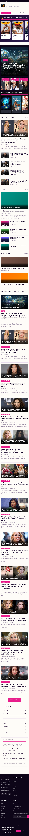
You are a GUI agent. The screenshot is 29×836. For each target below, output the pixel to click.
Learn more (8, 834)
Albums (14, 786)
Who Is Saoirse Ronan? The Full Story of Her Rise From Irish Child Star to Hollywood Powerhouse (13, 140)
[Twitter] (6, 794)
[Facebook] (2, 794)
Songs (14, 788)
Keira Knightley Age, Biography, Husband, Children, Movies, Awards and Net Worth (14, 619)
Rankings (15, 790)
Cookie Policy (16, 808)
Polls (2, 803)
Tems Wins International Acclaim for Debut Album (18, 245)
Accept (18, 830)
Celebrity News (14, 713)
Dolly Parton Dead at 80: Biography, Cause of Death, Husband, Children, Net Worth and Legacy (18, 181)
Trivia (2, 808)
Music (14, 723)
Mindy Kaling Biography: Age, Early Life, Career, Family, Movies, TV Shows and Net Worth (14, 518)
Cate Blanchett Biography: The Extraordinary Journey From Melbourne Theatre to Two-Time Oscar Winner (17, 172)
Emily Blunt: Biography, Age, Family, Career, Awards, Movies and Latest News (13, 685)
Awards (14, 793)
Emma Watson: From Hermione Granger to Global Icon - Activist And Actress (14, 749)
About (21, 1)
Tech (14, 729)
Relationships (14, 726)
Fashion (14, 717)
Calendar (15, 795)
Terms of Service (17, 806)
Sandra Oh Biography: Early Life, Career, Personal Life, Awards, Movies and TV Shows (19, 154)
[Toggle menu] (26, 5)
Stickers (3, 813)
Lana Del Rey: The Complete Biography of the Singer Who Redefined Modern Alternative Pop (13, 586)
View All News (14, 699)
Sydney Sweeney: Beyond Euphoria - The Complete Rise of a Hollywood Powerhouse (13, 745)
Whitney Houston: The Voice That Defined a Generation (17, 222)
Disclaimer (15, 810)
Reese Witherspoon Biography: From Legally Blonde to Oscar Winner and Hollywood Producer (12, 652)
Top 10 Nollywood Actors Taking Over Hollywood (13, 268)
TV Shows (14, 732)
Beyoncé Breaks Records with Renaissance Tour (17, 238)
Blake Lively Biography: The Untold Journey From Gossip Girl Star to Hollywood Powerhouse (14, 552)
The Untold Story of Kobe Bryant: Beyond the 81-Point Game (14, 759)
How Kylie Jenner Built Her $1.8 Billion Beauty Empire (13, 754)
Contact (26, 1)
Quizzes (3, 806)
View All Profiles (24, 17)
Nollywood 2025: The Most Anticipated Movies (12, 284)
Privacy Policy (16, 803)
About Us (3, 815)
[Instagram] (9, 794)
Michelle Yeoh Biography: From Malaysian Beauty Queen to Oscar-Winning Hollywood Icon (18, 163)
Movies (14, 720)
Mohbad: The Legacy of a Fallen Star (12, 211)
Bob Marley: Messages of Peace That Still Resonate (18, 230)
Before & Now (14, 710)
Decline (24, 830)
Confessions (4, 810)
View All (26, 92)
